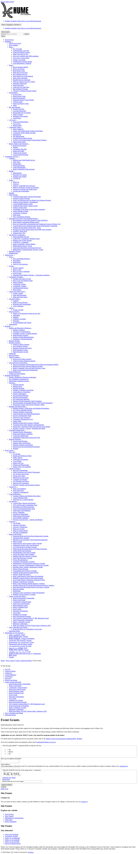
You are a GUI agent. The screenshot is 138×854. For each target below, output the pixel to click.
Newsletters (16, 260)
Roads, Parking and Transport (18, 144)
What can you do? (19, 529)
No (10, 754)
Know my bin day (19, 69)
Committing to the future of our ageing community (29, 209)
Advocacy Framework (20, 527)
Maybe (11, 752)
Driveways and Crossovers (21, 417)
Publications (17, 262)
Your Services (9, 814)
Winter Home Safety (19, 142)
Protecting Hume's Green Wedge (23, 100)
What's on (16, 182)
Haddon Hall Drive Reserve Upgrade (25, 556)
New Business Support (20, 346)
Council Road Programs (20, 155)
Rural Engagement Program (22, 616)
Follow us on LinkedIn (12, 840)
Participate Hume (14, 631)
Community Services (11, 156)
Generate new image (9, 777)
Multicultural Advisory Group (22, 246)
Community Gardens (19, 286)
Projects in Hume (18, 589)
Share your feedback (19, 489)
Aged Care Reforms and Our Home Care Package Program (32, 200)
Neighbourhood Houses (20, 288)
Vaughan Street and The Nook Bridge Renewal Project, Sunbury (33, 585)
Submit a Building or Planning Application (22, 377)
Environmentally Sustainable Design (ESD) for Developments (33, 403)
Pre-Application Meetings (21, 399)
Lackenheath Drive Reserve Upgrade (25, 571)
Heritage (15, 448)
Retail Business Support (20, 335)
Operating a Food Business (21, 332)
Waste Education (18, 85)
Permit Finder (17, 125)
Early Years (16, 162)
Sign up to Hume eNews (13, 843)
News (11, 257)
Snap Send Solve (18, 490)
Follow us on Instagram (26, 313)
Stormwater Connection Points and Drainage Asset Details (31, 426)
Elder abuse (16, 215)
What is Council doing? (20, 530)
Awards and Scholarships (21, 191)
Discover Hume (14, 311)
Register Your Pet (18, 109)
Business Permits (14, 341)
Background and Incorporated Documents (26, 447)
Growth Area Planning (20, 441)
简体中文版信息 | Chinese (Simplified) (21, 638)
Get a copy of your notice (21, 58)
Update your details (19, 60)
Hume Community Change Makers (24, 244)
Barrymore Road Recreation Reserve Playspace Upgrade (31, 587)
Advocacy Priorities (19, 525)
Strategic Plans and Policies (21, 443)
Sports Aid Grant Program (21, 603)
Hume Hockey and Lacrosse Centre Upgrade (27, 543)
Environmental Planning (20, 395)
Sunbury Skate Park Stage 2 (22, 574)
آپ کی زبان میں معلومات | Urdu (20, 652)
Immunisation (17, 173)
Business (8, 326)
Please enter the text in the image (12, 781)
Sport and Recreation (19, 295)
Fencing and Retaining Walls (22, 416)
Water (15, 105)
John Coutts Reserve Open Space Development (28, 576)
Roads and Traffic (18, 151)
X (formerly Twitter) (11, 836)
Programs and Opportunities (22, 304)
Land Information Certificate (22, 63)
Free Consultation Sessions (21, 217)
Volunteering (13, 324)
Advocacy (12, 521)
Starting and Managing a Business (20, 328)
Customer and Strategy (20, 479)
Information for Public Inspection (23, 507)
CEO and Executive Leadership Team (25, 505)
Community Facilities (16, 277)
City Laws (12, 120)
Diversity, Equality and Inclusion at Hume (26, 485)
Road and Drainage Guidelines (23, 434)
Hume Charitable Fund (20, 607)
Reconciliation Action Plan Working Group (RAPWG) (30, 220)
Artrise (11, 308)
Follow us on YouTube (12, 842)
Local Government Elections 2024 (24, 509)
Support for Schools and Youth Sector (25, 189)
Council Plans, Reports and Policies (24, 503)
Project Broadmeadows (20, 560)
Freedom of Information (20, 514)
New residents (13, 45)
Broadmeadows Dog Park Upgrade (24, 552)
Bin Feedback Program (20, 89)
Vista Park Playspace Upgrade (22, 558)
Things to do (9, 255)
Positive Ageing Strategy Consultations (25, 202)
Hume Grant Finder (19, 600)
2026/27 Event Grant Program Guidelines (64, 739)
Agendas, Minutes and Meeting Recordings (27, 496)
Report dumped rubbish (20, 67)
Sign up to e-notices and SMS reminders (26, 56)
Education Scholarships (20, 611)
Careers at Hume (14, 468)
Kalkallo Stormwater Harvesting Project (25, 572)
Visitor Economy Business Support (24, 361)
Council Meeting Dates (20, 498)
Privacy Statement (18, 512)
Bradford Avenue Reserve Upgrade (24, 594)
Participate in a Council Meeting (23, 499)
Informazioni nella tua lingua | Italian (20, 644)
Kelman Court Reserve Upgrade (23, 582)
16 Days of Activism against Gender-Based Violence (30, 140)
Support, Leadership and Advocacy (24, 186)
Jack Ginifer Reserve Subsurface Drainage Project (29, 580)
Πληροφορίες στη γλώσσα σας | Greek (21, 642)
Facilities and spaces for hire (22, 279)
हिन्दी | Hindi (13, 655)
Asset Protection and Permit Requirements (26, 414)
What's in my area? (15, 43)
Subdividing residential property (19, 381)
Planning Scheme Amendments (23, 445)
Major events (17, 270)
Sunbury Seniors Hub (20, 207)
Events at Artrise (18, 310)
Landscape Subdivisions (20, 436)
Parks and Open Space (20, 297)
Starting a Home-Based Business (23, 337)
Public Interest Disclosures (21, 516)
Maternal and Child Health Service (24, 160)
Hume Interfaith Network (21, 237)
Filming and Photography (21, 465)
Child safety (9, 820)
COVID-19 (16, 178)
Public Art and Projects (20, 302)
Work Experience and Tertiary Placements (26, 472)
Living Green (17, 94)
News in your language (20, 264)
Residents (8, 41)
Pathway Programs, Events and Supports (26, 187)
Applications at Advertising (21, 392)
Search (3, 34)
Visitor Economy (14, 357)
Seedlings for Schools (20, 614)
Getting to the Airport (20, 153)
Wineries (15, 317)
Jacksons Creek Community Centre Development (28, 593)
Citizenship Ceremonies (20, 459)
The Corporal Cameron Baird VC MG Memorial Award (31, 618)
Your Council (9, 450)
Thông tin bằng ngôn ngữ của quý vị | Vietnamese (25, 653)
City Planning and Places (21, 481)
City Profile (16, 454)
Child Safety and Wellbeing (22, 510)
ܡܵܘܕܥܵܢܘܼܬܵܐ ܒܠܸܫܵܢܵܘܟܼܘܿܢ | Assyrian (20, 646)
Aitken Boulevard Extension (22, 551)
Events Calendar (18, 268)
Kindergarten (17, 164)
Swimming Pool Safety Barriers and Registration (28, 425)
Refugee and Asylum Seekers (22, 240)
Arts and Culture (14, 299)
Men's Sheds (17, 290)
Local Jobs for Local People (18, 363)
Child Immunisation (19, 167)
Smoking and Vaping (19, 176)
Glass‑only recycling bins (21, 87)
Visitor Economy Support (21, 344)
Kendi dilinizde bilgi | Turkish (18, 636)
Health (11, 171)
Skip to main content (7, 2)
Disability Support (15, 251)
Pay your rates (17, 49)
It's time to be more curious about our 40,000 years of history (32, 229)
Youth (11, 180)
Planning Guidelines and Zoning (23, 390)
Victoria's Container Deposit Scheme (24, 91)
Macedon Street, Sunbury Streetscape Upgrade (28, 567)
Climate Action (18, 102)
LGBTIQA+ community (21, 242)
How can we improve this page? (11, 758)
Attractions (16, 315)
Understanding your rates (21, 51)
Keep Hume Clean (19, 71)
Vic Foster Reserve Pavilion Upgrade (25, 547)
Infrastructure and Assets (21, 478)
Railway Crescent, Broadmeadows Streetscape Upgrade (31, 565)
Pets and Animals (14, 107)
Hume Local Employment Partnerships (25, 370)
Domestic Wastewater (20, 83)
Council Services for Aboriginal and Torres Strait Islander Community (35, 226)
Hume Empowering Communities (23, 598)
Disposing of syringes (20, 175)
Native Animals (18, 114)
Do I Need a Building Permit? (22, 410)
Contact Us (12, 487)
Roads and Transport (19, 145)
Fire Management (18, 136)
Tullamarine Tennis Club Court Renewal (26, 545)
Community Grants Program (22, 602)
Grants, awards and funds (17, 596)
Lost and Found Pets (19, 111)
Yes (10, 750)
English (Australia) (23, 21)
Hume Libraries (18, 282)
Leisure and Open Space (17, 291)
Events (11, 266)
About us (16, 184)
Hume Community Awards (21, 622)
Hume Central (17, 541)
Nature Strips (17, 421)
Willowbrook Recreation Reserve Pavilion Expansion (30, 549)
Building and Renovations (17, 406)
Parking (15, 147)
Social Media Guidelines (21, 518)
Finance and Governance (21, 483)
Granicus (31, 852)
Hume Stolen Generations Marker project (26, 222)
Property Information (19, 394)
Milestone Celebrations (20, 624)
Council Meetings (14, 494)
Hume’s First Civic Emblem (22, 467)
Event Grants (17, 273)
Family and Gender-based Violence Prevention (28, 131)
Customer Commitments (20, 492)
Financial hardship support (21, 52)
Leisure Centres (18, 293)
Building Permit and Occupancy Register (26, 423)
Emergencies (17, 134)
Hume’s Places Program (20, 569)
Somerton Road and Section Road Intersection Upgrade (30, 536)
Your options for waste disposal (23, 76)
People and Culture (19, 476)
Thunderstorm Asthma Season (22, 138)
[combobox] (11, 25)
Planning (12, 383)
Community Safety (15, 127)
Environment (13, 92)
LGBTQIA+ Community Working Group (26, 238)
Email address (5, 764)
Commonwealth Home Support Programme (27, 197)
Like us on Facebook (11, 834)
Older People (13, 195)
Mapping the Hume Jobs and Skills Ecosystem (28, 366)
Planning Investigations (20, 397)
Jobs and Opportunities (20, 470)
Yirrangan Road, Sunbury (21, 538)
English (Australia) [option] (23, 28)
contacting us (123, 766)
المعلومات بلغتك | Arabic (17, 635)
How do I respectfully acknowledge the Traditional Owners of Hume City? (37, 224)
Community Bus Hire (20, 149)
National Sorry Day (19, 233)
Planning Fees (17, 386)
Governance (13, 501)
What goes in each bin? (20, 72)
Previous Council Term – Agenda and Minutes (28, 520)
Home (3, 660)
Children (11, 158)
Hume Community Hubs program (23, 169)
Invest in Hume (14, 355)
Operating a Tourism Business (22, 339)
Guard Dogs (17, 118)
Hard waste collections (20, 78)
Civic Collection (18, 306)
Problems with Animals (20, 116)
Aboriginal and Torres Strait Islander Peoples (23, 218)
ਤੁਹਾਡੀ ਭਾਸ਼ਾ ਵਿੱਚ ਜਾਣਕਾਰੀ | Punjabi (20, 640)
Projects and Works (15, 534)
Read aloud (6, 779)
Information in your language (14, 633)
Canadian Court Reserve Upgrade (24, 562)
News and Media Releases (21, 259)
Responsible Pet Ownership (22, 113)
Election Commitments (20, 532)
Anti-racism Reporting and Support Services (27, 248)
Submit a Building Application (22, 412)
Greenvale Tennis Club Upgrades (23, 554)
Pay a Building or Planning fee (18, 379)
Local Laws (17, 124)
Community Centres (19, 284)
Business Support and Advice (22, 348)
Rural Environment (19, 98)
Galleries (16, 301)
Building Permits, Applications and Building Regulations (31, 408)
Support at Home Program (21, 198)
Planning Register (18, 388)
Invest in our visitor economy (22, 359)
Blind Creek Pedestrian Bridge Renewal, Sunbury (29, 583)
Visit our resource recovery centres (24, 82)
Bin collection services (20, 74)
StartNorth (12, 353)
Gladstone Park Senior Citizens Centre (25, 206)
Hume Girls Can (18, 463)
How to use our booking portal (23, 280)
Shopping (16, 321)
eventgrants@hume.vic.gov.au (46, 742)
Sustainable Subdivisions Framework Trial (26, 437)
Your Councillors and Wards (18, 627)
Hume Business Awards (20, 352)
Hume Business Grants (20, 350)
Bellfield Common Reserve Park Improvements (28, 578)
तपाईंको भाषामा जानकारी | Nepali (18, 650)
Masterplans (17, 591)
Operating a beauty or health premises (25, 333)
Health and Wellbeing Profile (22, 456)
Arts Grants (16, 613)
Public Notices (17, 457)
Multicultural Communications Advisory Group (28, 249)
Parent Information (19, 165)
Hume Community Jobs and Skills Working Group (29, 368)
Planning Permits (18, 384)
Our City (12, 452)
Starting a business (19, 330)
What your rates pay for (20, 54)
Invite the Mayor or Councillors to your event (27, 629)
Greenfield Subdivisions (16, 430)
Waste (11, 65)
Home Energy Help (19, 96)
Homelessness (13, 253)
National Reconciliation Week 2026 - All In (27, 228)
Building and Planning (12, 375)
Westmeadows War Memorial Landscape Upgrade (29, 563)
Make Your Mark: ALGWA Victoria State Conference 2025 (32, 625)
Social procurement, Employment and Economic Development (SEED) (35, 364)
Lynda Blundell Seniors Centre (23, 204)
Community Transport (20, 213)
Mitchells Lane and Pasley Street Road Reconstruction (30, 540)
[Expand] (13, 47)
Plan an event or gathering (21, 271)
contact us (84, 801)
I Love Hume (17, 461)
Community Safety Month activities (24, 133)
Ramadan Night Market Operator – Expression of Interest (31, 275)
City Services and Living (21, 474)
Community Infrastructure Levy (23, 419)
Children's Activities (19, 319)
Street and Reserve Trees (21, 103)
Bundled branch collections (21, 80)
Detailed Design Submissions (22, 432)
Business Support (14, 343)
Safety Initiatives (18, 129)
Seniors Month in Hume (20, 211)
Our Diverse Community (17, 235)
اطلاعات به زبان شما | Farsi (18, 648)
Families (11, 193)
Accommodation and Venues (22, 322)
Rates (10, 47)
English (11, 657)
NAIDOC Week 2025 (20, 231)
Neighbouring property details (22, 61)
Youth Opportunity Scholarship (23, 620)
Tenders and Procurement (17, 374)
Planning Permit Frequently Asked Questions (27, 401)
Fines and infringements (20, 122)
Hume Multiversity (15, 372)
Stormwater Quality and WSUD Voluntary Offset (28, 405)
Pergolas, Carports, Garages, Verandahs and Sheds (29, 428)
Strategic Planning (15, 439)
